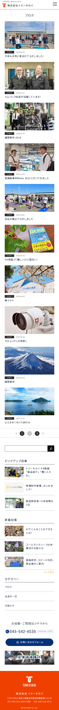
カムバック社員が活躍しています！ (23, 96)
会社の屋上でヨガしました (19, 219)
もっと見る (49, 572)
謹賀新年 (10, 381)
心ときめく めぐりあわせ (17, 422)
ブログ (9, 52)
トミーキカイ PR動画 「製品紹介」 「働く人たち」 (38, 472)
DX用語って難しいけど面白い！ (21, 259)
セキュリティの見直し (16, 341)
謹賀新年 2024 (13, 137)
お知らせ (9, 605)
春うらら (9, 300)
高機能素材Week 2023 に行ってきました (27, 178)
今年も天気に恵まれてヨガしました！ (24, 56)
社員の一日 (11, 596)
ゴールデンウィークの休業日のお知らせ (39, 546)
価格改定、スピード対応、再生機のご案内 (40, 561)
